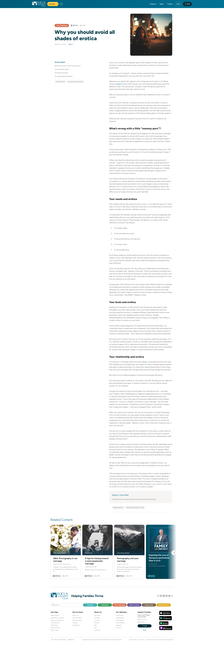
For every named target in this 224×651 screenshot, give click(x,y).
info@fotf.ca (70, 639)
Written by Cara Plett (60, 44)
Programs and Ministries (57, 620)
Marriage (90, 605)
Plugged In (119, 625)
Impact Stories (164, 605)
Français (169, 4)
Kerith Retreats (120, 620)
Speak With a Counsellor (57, 618)
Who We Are (97, 615)
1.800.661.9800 (61, 639)
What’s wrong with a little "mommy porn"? (68, 66)
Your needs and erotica (62, 69)
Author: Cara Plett (120, 495)
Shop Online (54, 625)
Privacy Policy (133, 639)
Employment (75, 625)
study (144, 362)
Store (178, 4)
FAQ (95, 627)
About (161, 4)
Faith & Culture (134, 605)
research (119, 84)
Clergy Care (149, 605)
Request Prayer (55, 615)
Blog (95, 625)
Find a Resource (55, 622)
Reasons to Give (142, 619)
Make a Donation (77, 620)
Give (188, 4)
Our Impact (97, 618)
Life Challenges (61, 25)
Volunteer (75, 622)
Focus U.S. (119, 627)
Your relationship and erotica (63, 76)
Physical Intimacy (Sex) (75, 81)
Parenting (104, 605)
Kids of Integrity (120, 622)
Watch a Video (55, 630)
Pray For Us (75, 615)
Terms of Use (141, 639)
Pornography (60, 81)
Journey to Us (119, 615)
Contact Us (97, 630)
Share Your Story (77, 618)
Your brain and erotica (61, 73)
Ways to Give (141, 622)
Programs (153, 4)
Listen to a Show (55, 627)
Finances (96, 622)
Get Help (52, 4)
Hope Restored (120, 618)
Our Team (96, 620)
